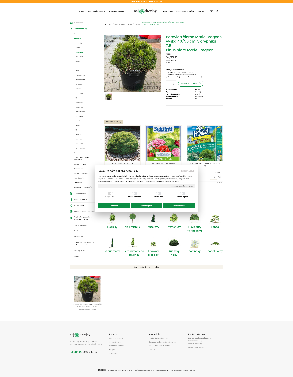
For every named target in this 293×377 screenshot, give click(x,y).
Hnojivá (112, 349)
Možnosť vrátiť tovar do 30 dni (180, 72)
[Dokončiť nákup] (211, 11)
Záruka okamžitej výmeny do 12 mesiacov (185, 77)
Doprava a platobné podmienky (162, 342)
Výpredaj (113, 353)
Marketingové (182, 197)
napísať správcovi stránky (143, 370)
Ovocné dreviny (115, 342)
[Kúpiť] (219, 177)
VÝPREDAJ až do (146, 2)
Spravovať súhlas (189, 370)
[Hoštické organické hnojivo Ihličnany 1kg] (205, 143)
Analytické (158, 197)
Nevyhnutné (110, 197)
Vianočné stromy (116, 346)
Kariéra (152, 349)
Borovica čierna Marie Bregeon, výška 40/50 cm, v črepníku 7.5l (87, 306)
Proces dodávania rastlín (159, 346)
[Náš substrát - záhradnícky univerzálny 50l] (163, 143)
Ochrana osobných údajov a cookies (182, 186)
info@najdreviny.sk (196, 347)
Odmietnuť (114, 206)
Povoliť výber (146, 206)
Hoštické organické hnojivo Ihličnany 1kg (205, 164)
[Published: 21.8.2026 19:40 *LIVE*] (108, 370)
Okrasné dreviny (116, 338)
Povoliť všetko (179, 206)
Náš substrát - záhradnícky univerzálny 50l (164, 164)
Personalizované (134, 197)
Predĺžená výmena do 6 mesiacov (182, 75)
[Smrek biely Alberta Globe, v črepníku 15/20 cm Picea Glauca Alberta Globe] (122, 143)
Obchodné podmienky (158, 338)
